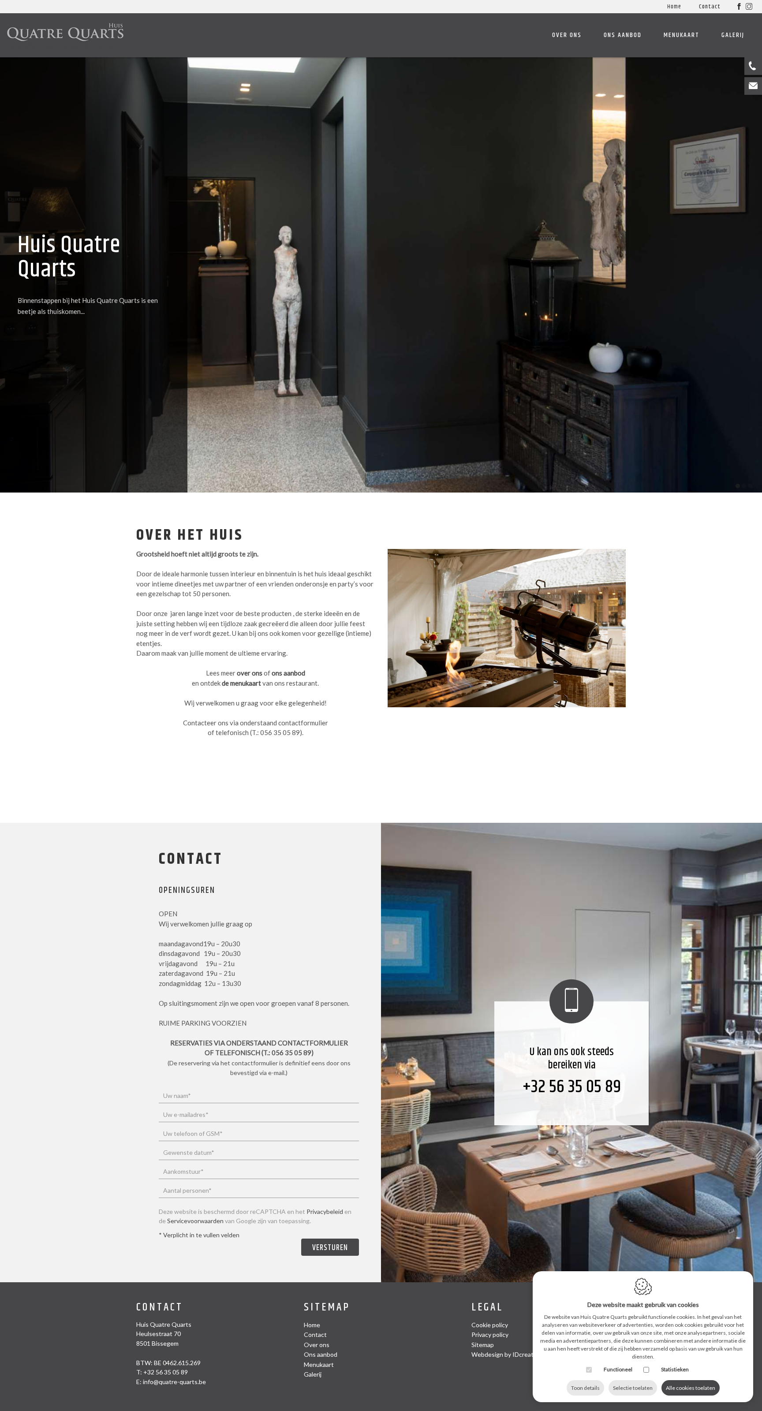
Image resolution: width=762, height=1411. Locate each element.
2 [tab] (744, 486)
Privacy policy (489, 1334)
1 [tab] (738, 486)
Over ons (567, 35)
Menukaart (681, 35)
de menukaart (241, 683)
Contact (710, 6)
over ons (249, 673)
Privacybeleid (324, 1211)
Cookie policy (489, 1325)
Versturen (330, 1248)
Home (674, 6)
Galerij (732, 35)
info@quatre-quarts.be (174, 1381)
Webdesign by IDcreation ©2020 (517, 1354)
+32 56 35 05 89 (572, 1087)
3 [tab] (750, 486)
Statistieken (675, 1369)
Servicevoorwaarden (195, 1220)
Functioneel (618, 1369)
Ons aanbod (623, 35)
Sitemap (327, 1307)
